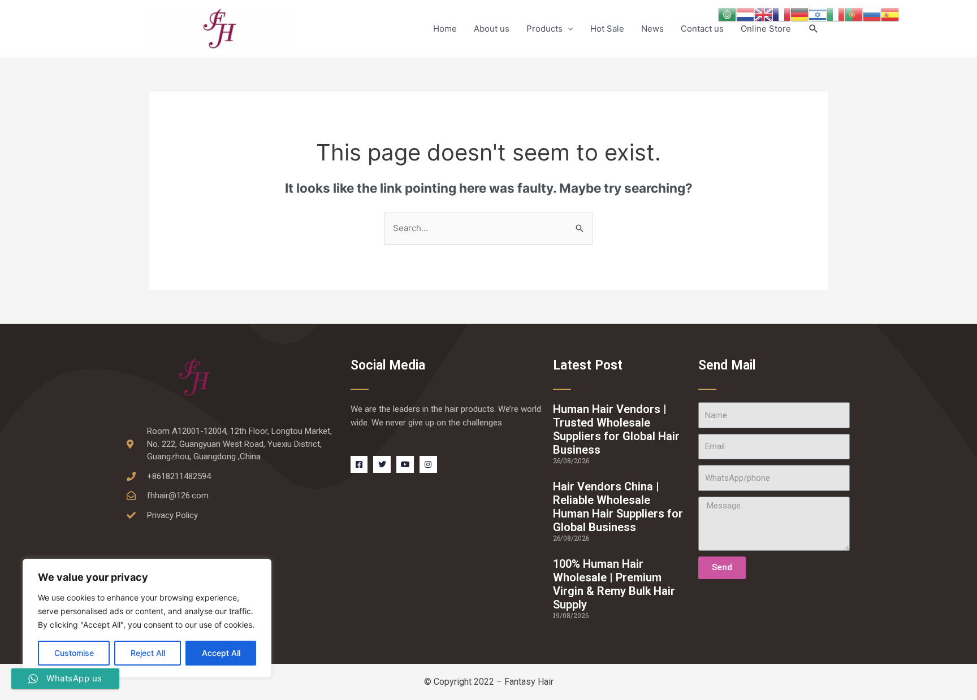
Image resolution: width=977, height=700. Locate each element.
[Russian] (872, 13)
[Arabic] (727, 13)
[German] (799, 13)
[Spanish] (890, 13)
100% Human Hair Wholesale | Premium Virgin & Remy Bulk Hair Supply (614, 584)
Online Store (766, 28)
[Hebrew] (818, 13)
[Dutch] (745, 13)
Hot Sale (607, 28)
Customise (74, 653)
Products (544, 28)
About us (491, 28)
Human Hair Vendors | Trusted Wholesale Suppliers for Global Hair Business (616, 429)
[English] (763, 13)
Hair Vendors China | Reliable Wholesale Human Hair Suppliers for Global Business (618, 507)
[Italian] (836, 13)
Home (445, 28)
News (652, 28)
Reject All (148, 653)
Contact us (702, 28)
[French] (781, 13)
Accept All (221, 653)
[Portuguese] (854, 13)
